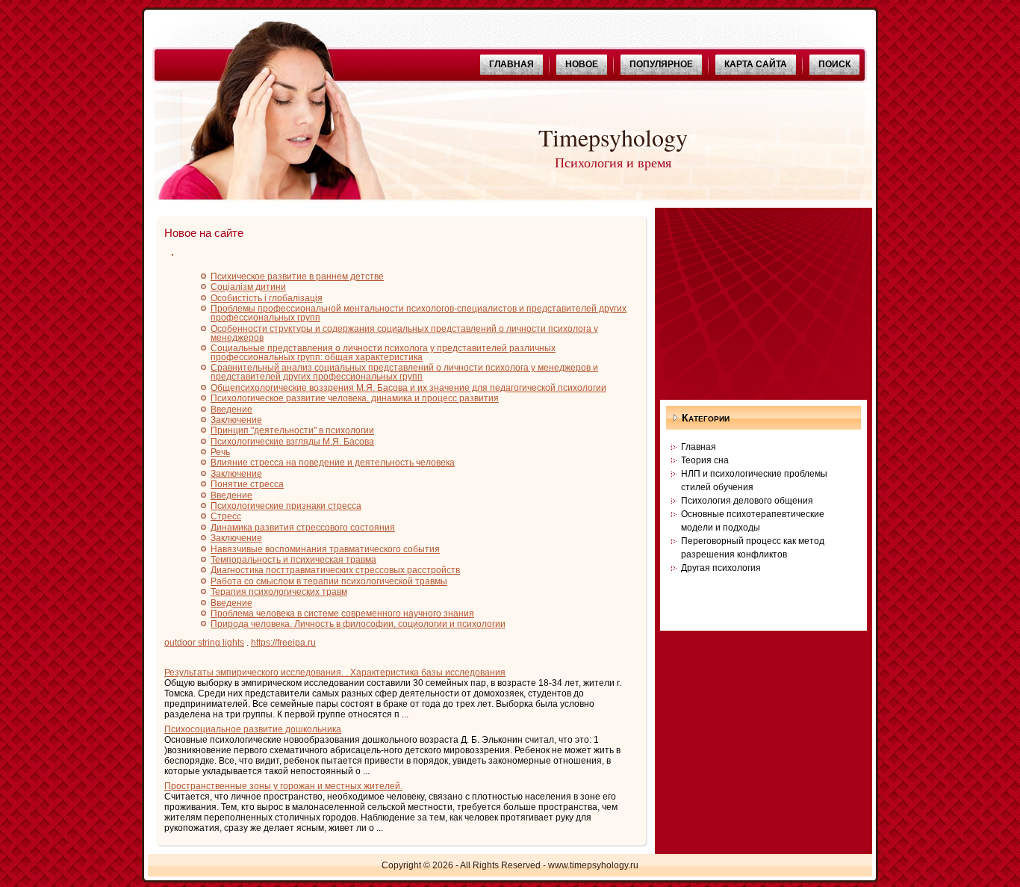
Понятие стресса (247, 484)
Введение (231, 409)
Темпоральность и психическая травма (293, 559)
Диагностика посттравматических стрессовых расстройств (335, 570)
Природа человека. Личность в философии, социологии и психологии (358, 624)
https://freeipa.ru (283, 642)
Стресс (226, 516)
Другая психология (721, 568)
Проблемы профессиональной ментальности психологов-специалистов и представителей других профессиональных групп (418, 313)
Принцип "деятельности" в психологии (292, 430)
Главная (698, 447)
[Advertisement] (763, 301)
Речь (220, 452)
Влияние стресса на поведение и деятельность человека (333, 462)
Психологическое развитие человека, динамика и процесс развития (355, 398)
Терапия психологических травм (279, 592)
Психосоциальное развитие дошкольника (252, 729)
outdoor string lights (204, 642)
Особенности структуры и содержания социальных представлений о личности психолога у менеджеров (404, 333)
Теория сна (705, 460)
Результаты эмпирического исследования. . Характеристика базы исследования (335, 672)
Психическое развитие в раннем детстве (297, 276)
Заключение (236, 420)
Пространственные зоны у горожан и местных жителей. (283, 786)
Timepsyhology (613, 137)
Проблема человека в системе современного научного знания (342, 613)
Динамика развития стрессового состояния (303, 527)
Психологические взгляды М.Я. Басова (292, 441)
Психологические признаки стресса (286, 506)
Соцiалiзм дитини (248, 287)
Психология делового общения (747, 500)
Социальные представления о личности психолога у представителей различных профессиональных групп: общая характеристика (383, 352)
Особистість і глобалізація (267, 298)
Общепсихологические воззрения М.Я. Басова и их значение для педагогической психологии (408, 388)
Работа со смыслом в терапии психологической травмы (329, 581)
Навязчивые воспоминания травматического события (325, 549)
